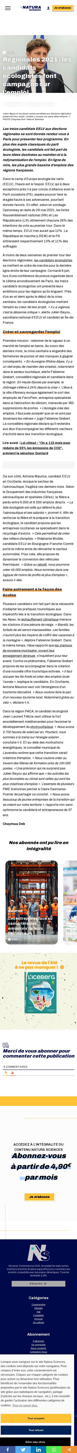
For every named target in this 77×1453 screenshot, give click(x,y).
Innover (38, 1318)
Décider (38, 1308)
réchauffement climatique (40, 619)
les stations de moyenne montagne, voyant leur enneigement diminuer (37, 651)
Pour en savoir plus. (25, 1405)
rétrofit (41, 564)
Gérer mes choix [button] (35, 1441)
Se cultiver (38, 1322)
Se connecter (38, 1344)
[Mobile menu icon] (7, 8)
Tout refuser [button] (36, 1430)
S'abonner (38, 1341)
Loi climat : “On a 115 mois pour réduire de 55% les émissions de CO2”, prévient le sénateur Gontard (36, 448)
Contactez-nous (38, 1351)
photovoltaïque (41, 727)
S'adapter (15, 911)
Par (13, 104)
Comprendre (38, 1304)
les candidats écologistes (53, 260)
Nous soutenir (38, 1348)
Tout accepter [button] (36, 1418)
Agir (39, 1311)
